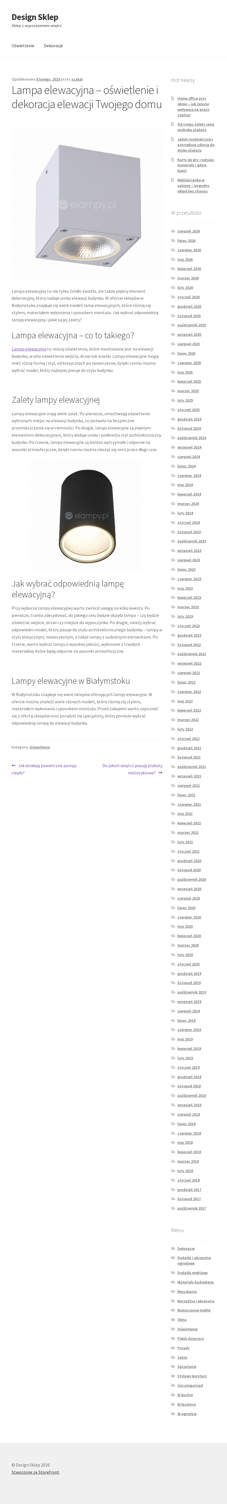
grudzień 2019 (189, 973)
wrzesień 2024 (189, 447)
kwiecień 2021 (189, 822)
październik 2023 (191, 541)
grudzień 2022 (189, 635)
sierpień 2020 (188, 898)
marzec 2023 (188, 606)
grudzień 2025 (189, 306)
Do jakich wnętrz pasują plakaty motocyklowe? (132, 768)
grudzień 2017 (189, 1189)
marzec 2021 (188, 832)
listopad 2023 (189, 531)
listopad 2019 (189, 982)
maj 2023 (185, 588)
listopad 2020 (189, 869)
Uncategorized (190, 1385)
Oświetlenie (23, 45)
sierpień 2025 (188, 343)
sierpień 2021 (188, 785)
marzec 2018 (188, 1161)
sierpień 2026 (188, 231)
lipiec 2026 (186, 240)
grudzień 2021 (189, 747)
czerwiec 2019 (189, 1029)
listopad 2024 (189, 428)
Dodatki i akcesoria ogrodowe (194, 1260)
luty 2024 (185, 512)
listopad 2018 (189, 1085)
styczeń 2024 (188, 522)
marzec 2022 (188, 719)
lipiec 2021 (186, 794)
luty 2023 (185, 616)
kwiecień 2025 (189, 381)
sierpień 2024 (188, 456)
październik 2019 (191, 992)
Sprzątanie (186, 1366)
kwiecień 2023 (189, 597)
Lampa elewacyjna (29, 349)
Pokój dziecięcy (190, 1338)
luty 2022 (185, 729)
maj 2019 (185, 1039)
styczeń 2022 (188, 738)
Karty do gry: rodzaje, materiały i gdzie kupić (196, 165)
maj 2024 (185, 484)
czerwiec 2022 (189, 691)
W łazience (186, 1404)
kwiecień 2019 (189, 1048)
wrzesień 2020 (189, 888)
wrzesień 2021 (189, 776)
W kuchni (185, 1394)
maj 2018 (185, 1142)
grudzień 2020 (189, 860)
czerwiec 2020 (189, 917)
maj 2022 (185, 701)
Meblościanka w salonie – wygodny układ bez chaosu (193, 185)
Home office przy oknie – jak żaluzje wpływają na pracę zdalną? (193, 106)
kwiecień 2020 (189, 935)
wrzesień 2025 (189, 334)
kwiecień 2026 (189, 268)
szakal (77, 79)
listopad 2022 (189, 644)
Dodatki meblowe (192, 1272)
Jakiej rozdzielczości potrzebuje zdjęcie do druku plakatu (196, 145)
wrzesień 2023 (189, 550)
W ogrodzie (187, 1413)
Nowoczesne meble (193, 1310)
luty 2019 (185, 1057)
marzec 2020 (188, 945)
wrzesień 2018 (189, 1104)
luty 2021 (185, 841)
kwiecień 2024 (189, 494)
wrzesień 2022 (189, 663)
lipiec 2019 (186, 1020)
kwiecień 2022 (189, 710)
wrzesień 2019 (189, 1001)
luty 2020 (185, 954)
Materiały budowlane (195, 1282)
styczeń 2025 (188, 409)
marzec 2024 (188, 503)
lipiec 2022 (186, 682)
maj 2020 (185, 926)
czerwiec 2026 (189, 249)
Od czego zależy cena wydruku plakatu (195, 127)
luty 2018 (185, 1170)
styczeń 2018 (188, 1180)
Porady (183, 1347)
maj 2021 (185, 813)
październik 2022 (191, 653)
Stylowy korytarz (192, 1375)
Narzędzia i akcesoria (196, 1300)
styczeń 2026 (188, 296)
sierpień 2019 (188, 1010)
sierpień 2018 (188, 1114)
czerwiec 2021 (189, 804)
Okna (182, 1319)
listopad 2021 (189, 757)
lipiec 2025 (186, 353)
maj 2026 (185, 259)
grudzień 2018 (189, 1076)
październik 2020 (191, 879)
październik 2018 (191, 1095)
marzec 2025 (188, 390)
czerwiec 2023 (189, 578)
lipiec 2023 (186, 569)
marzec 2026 (188, 278)
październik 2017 (191, 1208)
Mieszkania (187, 1291)
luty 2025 (185, 400)
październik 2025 (191, 324)
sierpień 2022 (188, 672)
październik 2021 (191, 766)
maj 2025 (185, 372)
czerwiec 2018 (189, 1133)
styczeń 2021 (188, 851)
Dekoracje (53, 45)
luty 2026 (185, 287)
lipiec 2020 (186, 907)
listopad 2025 (189, 315)
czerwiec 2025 (189, 362)
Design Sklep (35, 16)
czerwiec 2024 (189, 475)
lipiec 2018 (186, 1123)
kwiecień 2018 (189, 1151)
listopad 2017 (189, 1198)
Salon (182, 1357)
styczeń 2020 (188, 964)
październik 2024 (191, 437)
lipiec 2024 (186, 466)
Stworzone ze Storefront (35, 1472)
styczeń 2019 (188, 1067)
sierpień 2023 (188, 559)
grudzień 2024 (189, 419)
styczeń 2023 (188, 625)
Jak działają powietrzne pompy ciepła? (44, 768)
